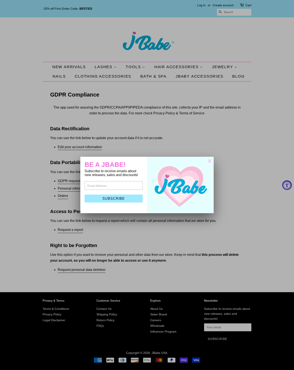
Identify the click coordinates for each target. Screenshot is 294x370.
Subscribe (113, 198)
